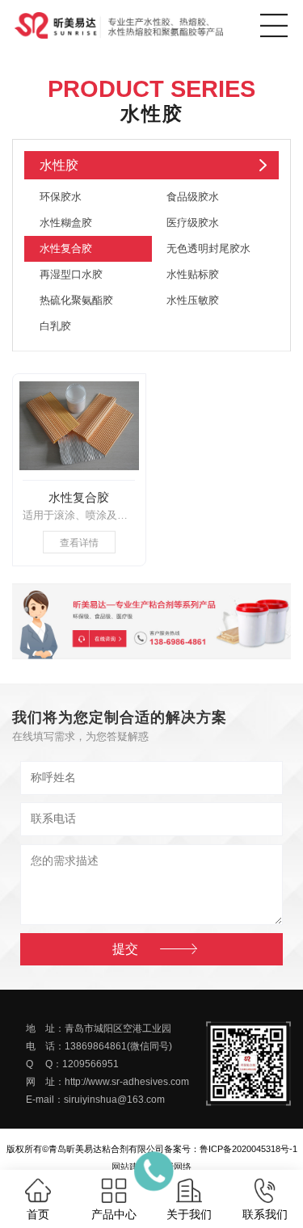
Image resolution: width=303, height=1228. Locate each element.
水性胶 (59, 165)
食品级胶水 (192, 197)
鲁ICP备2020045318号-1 (248, 1149)
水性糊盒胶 (66, 223)
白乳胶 (55, 326)
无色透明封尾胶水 (208, 248)
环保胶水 (61, 197)
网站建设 (129, 1166)
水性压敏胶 (192, 300)
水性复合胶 (66, 248)
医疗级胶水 (192, 223)
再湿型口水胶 (71, 274)
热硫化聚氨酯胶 (76, 300)
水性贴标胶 (192, 274)
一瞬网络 (173, 1166)
